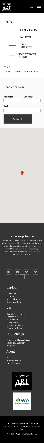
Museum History (13, 360)
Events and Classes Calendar (19, 340)
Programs (10, 345)
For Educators (12, 319)
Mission (9, 357)
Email (6, 106)
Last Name (28, 96)
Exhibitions (11, 293)
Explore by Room (14, 328)
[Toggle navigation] (39, 7)
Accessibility (12, 317)
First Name (8, 96)
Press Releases (13, 363)
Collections (11, 296)
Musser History (13, 299)
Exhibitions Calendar (15, 343)
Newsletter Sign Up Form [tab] (27, 55)
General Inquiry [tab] (28, 30)
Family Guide (12, 322)
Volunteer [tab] (25, 37)
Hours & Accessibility (15, 314)
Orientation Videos (14, 325)
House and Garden (14, 302)
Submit (17, 119)
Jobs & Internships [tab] (26, 45)
